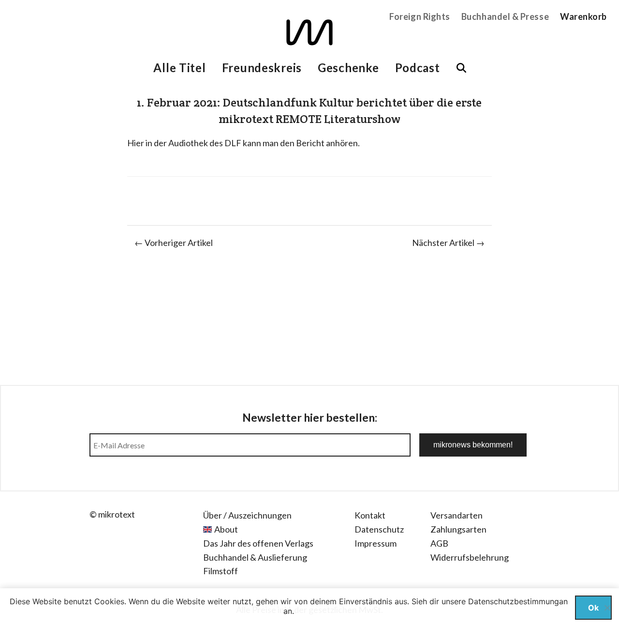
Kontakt (369, 515)
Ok (593, 607)
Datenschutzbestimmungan (518, 601)
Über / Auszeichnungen (247, 515)
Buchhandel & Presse (505, 16)
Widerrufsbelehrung (469, 557)
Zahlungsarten (458, 529)
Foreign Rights (419, 16)
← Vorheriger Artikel (173, 242)
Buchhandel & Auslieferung (255, 557)
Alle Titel (179, 68)
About (226, 529)
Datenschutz (379, 529)
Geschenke (348, 68)
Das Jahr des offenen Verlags (258, 543)
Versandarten (456, 515)
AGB (439, 543)
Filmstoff (220, 571)
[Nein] (607, 607)
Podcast (417, 68)
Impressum (375, 543)
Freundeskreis (262, 68)
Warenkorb (583, 16)
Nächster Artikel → (448, 242)
